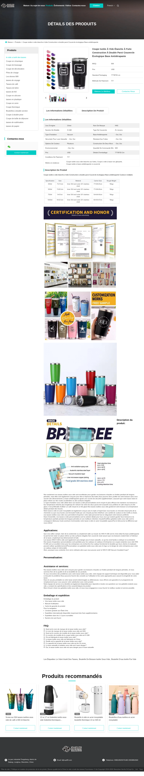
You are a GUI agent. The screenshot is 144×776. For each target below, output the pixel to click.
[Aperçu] (7, 5)
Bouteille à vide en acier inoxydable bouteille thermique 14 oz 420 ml (88, 718)
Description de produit (93, 111)
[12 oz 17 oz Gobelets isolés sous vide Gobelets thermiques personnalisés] (55, 700)
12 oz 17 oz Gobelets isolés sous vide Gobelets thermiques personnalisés (53, 718)
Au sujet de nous (37, 6)
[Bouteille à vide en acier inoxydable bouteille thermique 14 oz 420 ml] (89, 700)
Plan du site (5, 769)
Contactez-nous (79, 6)
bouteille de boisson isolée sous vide (94, 659)
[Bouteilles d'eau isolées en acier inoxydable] (123, 700)
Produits (49, 6)
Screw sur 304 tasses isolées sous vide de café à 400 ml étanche (19, 718)
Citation (96, 6)
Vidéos (68, 6)
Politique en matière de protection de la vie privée (29, 769)
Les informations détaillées (59, 111)
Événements (59, 6)
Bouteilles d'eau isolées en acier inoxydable (122, 718)
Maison (26, 6)
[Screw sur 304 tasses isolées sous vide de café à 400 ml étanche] (20, 700)
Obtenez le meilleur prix (104, 91)
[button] (8, 705)
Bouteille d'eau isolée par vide (123, 659)
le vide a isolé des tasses (67, 659)
